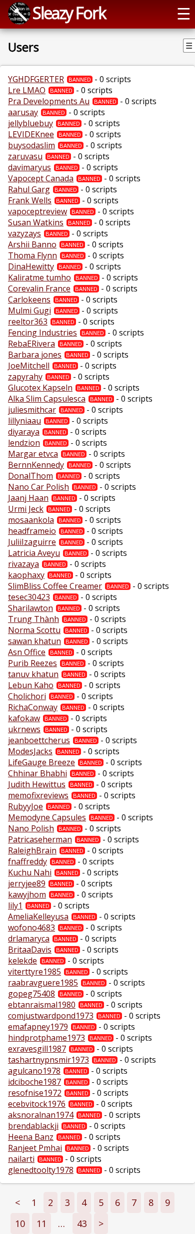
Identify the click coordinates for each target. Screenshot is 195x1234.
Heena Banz (31, 1136)
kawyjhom (27, 894)
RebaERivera (31, 343)
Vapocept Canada (41, 178)
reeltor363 (28, 321)
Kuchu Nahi (30, 872)
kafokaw (24, 718)
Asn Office (27, 652)
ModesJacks (30, 751)
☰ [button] (183, 13)
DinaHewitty (31, 266)
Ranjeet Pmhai (35, 1147)
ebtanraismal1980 (42, 1004)
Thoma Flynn (32, 255)
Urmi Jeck (26, 508)
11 (41, 1223)
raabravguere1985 (43, 982)
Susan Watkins (36, 222)
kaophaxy (26, 574)
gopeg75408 (31, 993)
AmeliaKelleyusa (38, 916)
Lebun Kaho (31, 685)
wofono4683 (31, 927)
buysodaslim (31, 145)
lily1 (15, 905)
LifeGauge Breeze (41, 762)
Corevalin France (39, 288)
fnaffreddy (27, 861)
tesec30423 (29, 596)
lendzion (24, 442)
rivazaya (23, 563)
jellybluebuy (30, 123)
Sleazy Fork (69, 13)
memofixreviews (38, 795)
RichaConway (33, 707)
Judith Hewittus (37, 784)
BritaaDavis (30, 949)
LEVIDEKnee (31, 134)
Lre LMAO (27, 90)
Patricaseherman (40, 839)
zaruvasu (25, 156)
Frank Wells (30, 200)
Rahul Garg (29, 189)
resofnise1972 (35, 1092)
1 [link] (34, 1202)
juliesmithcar (32, 409)
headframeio (32, 530)
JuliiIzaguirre (32, 541)
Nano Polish (31, 828)
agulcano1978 (34, 1070)
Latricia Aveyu (34, 552)
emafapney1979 (38, 1026)
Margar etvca (33, 453)
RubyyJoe (25, 806)
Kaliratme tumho (39, 277)
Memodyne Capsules (47, 817)
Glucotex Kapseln (40, 387)
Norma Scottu (34, 630)
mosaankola (31, 519)
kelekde (22, 960)
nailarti (21, 1158)
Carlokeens (29, 299)
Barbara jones (35, 354)
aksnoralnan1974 (41, 1114)
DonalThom (30, 475)
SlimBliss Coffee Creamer (55, 585)
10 (20, 1223)
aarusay (23, 112)
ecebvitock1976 (37, 1103)
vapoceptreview (37, 211)
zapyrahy (25, 376)
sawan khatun (34, 641)
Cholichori (27, 696)
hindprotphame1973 (46, 1037)
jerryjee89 (27, 883)
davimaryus (29, 167)
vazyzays (24, 233)
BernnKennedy (36, 464)
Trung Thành (33, 619)
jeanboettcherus (39, 740)
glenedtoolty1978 (41, 1169)
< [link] (17, 1202)
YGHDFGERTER (36, 79)
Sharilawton (30, 607)
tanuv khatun (33, 674)
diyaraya (24, 431)
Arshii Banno (32, 244)
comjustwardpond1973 (51, 1015)
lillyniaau (24, 420)
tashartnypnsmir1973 (48, 1059)
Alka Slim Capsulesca (47, 398)
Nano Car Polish (38, 486)
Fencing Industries (42, 332)
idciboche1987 (34, 1081)
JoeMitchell (29, 365)
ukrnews (24, 729)
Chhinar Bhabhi (37, 773)
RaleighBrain (32, 850)
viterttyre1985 (34, 971)
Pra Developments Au (49, 101)
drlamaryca (29, 938)
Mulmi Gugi (29, 310)
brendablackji (33, 1125)
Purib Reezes (32, 663)
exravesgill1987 (37, 1048)
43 (82, 1223)
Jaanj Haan (28, 497)
